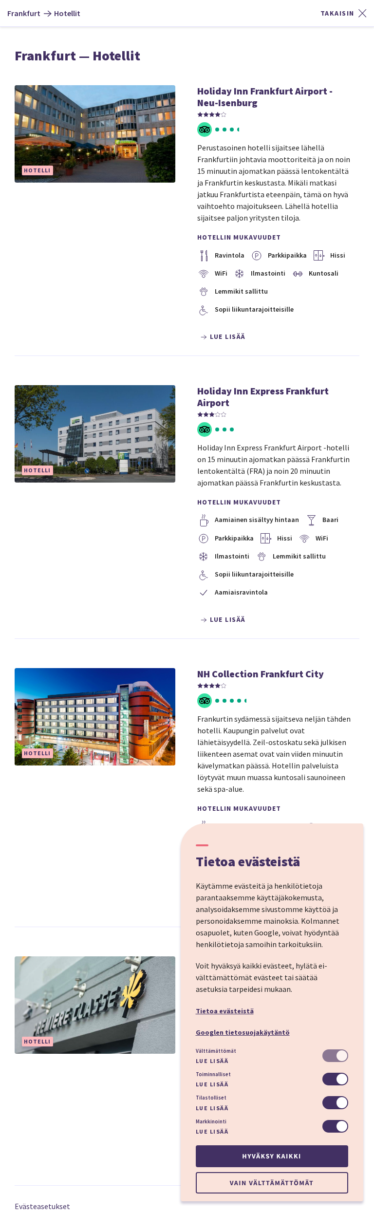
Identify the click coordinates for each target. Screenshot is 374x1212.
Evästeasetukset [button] (42, 1206)
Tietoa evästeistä (225, 1011)
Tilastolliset (211, 1097)
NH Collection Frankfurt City (260, 674)
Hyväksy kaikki (271, 1156)
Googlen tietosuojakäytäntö (243, 1032)
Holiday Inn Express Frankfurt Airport (263, 397)
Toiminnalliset (213, 1074)
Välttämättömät (216, 1050)
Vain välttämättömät (272, 1182)
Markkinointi (211, 1121)
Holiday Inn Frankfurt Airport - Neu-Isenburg (265, 97)
